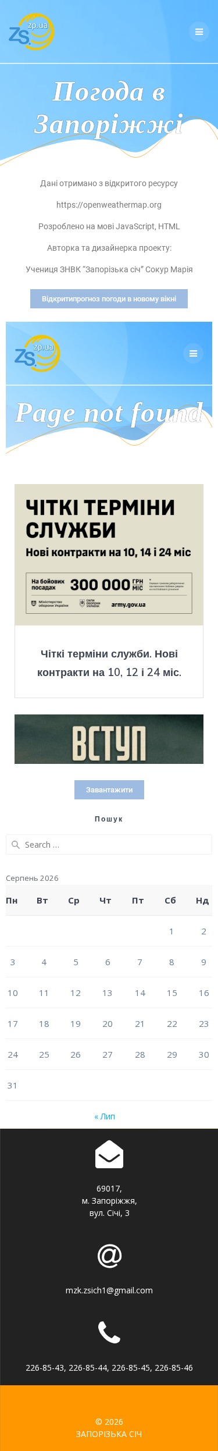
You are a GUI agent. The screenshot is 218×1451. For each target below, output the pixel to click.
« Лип (104, 1116)
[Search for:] (109, 844)
